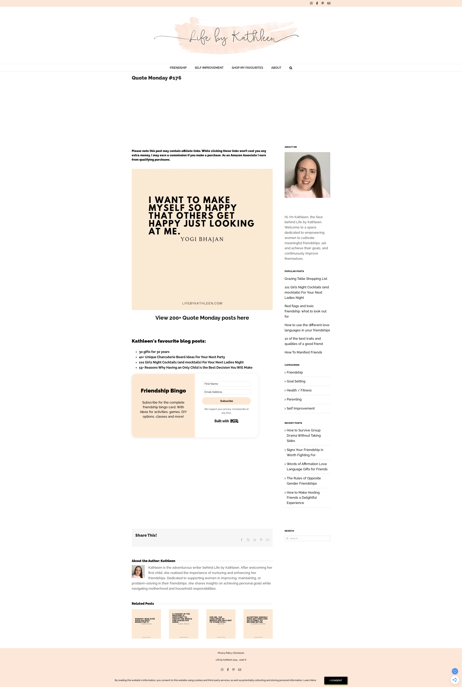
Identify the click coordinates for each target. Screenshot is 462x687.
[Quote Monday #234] (146, 611)
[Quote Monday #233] (183, 611)
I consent (336, 680)
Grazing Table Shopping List (306, 279)
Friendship (295, 372)
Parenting (294, 399)
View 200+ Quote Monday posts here (202, 318)
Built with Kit (227, 421)
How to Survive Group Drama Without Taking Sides (304, 435)
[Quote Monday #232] (221, 611)
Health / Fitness (299, 390)
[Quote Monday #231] (258, 611)
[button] (291, 67)
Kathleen (168, 561)
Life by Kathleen (224, 660)
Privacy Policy (225, 653)
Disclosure (239, 653)
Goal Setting (296, 381)
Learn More (309, 680)
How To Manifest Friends (303, 352)
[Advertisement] (231, 111)
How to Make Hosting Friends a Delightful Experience (303, 498)
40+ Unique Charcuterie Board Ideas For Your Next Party (182, 357)
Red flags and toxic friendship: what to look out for (305, 311)
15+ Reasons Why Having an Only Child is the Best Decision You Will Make (195, 367)
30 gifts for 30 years (154, 352)
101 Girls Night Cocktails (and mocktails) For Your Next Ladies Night (191, 362)
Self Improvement (301, 408)
